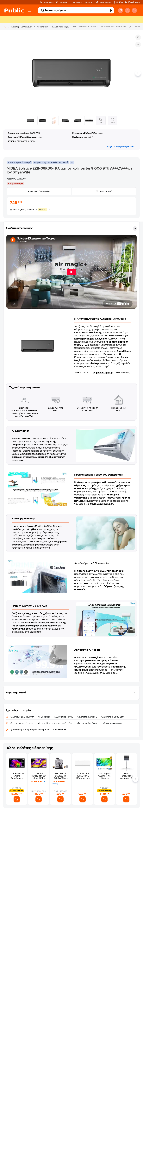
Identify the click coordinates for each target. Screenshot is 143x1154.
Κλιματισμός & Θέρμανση (21, 27)
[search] (42, 10)
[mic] (110, 10)
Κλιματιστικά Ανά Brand (88, 723)
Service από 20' (106, 2)
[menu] (29, 11)
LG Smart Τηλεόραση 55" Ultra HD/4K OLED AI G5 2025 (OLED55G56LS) (38, 776)
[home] (14, 10)
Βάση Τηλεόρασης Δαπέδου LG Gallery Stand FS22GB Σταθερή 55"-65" (126, 776)
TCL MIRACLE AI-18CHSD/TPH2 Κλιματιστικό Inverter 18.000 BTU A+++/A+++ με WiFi (82, 776)
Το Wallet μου (65, 2)
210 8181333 (48, 2)
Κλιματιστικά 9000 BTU (112, 717)
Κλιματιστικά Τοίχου (60, 27)
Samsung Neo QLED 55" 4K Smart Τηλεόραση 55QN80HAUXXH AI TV (104, 776)
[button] (129, 2)
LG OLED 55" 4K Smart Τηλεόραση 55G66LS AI (16, 776)
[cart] (134, 10)
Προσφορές (16, 730)
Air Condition (42, 27)
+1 (72, 162)
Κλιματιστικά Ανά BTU (87, 717)
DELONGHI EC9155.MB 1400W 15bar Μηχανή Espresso (60, 776)
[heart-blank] (120, 10)
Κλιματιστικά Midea (112, 723)
